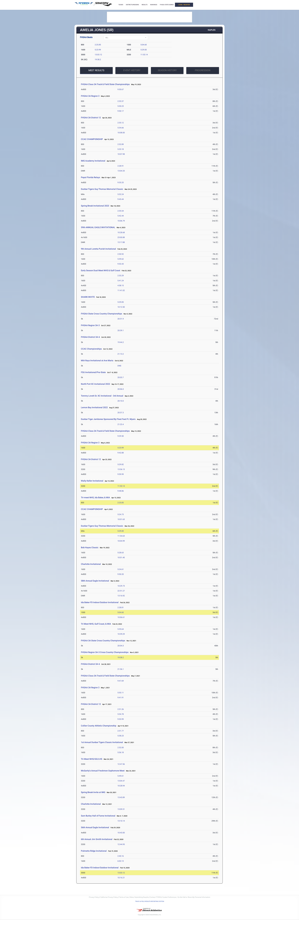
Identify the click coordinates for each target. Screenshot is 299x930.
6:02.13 (120, 861)
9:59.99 (120, 474)
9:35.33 (120, 182)
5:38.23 (120, 736)
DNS (119, 366)
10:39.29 (121, 634)
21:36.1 (120, 669)
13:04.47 (121, 781)
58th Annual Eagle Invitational (95, 581)
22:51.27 (121, 591)
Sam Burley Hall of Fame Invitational (98, 815)
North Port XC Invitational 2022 (95, 384)
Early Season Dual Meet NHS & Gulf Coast (100, 270)
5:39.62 (120, 259)
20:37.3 (120, 412)
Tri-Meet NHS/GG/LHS (91, 759)
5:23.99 (98, 50)
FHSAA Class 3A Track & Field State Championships (105, 84)
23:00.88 (121, 237)
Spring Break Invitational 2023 (95, 205)
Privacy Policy (94, 897)
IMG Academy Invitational (93, 161)
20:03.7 (120, 377)
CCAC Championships (91, 349)
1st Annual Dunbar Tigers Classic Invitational (102, 742)
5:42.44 (120, 216)
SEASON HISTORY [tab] (167, 70)
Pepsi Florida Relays (90, 177)
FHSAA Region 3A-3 (90, 325)
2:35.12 (120, 123)
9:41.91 (120, 697)
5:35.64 (120, 629)
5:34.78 (120, 714)
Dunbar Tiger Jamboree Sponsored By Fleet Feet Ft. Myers (108, 419)
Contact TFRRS (155, 897)
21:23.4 (120, 424)
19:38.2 (98, 59)
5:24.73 (120, 514)
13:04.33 (121, 171)
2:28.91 (120, 166)
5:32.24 (120, 194)
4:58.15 (120, 285)
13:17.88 (121, 242)
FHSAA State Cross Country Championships (101, 313)
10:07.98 (121, 154)
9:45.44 (120, 199)
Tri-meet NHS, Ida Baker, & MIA (95, 497)
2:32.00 (120, 747)
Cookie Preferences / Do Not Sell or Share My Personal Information (186, 897)
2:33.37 (120, 101)
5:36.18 (120, 752)
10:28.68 (121, 232)
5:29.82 (120, 464)
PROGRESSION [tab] (202, 70)
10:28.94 (121, 786)
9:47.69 (120, 681)
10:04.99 (121, 541)
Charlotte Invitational (91, 564)
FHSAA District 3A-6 (90, 337)
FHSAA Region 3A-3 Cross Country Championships (104, 652)
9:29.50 (120, 436)
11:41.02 (121, 290)
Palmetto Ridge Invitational (94, 851)
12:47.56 (121, 764)
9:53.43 (120, 264)
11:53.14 (144, 54)
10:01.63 (121, 519)
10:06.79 (121, 221)
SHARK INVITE (88, 297)
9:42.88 (120, 453)
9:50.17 (120, 111)
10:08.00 (121, 133)
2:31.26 (120, 709)
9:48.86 (120, 491)
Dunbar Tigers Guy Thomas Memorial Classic (102, 189)
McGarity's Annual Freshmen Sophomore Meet (103, 770)
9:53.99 (120, 719)
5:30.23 (120, 106)
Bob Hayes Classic (89, 547)
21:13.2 (120, 354)
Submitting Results (141, 897)
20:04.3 (120, 646)
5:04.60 (144, 45)
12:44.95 (121, 844)
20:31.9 (120, 319)
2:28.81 (120, 607)
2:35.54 (120, 211)
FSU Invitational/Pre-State (93, 372)
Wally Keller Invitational (92, 481)
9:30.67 (120, 89)
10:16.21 (121, 878)
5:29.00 (144, 50)
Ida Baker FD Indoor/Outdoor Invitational (100, 602)
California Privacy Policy (109, 897)
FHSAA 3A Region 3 (90, 96)
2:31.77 (120, 731)
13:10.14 (121, 821)
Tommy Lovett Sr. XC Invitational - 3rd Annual (102, 396)
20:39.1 (120, 330)
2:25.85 (98, 45)
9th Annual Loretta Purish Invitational (98, 249)
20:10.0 (120, 401)
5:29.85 (120, 302)
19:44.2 (120, 342)
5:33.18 (120, 149)
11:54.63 (121, 536)
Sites (131, 897)
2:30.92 (120, 254)
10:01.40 (121, 557)
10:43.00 (121, 833)
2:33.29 (120, 275)
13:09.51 (121, 809)
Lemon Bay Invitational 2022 (94, 407)
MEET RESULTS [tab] (96, 70)
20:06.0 (120, 389)
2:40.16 (120, 856)
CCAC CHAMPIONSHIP (92, 139)
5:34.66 (120, 128)
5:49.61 (120, 776)
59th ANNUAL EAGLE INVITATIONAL (98, 227)
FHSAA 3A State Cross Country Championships (103, 640)
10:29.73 (121, 586)
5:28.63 (120, 552)
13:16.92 (121, 596)
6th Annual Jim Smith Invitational (96, 839)
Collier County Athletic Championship (98, 725)
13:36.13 (121, 469)
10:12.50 (121, 307)
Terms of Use (123, 897)
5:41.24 (120, 280)
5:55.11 (120, 693)
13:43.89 (121, 797)
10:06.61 (121, 617)
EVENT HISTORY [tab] (131, 70)
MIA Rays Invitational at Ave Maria (97, 360)
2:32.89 (120, 144)
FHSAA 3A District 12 (91, 117)
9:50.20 (120, 574)
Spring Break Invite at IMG (93, 792)
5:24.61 (120, 569)
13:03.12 (98, 54)
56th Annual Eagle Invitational (95, 827)
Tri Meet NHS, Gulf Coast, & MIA (96, 624)
